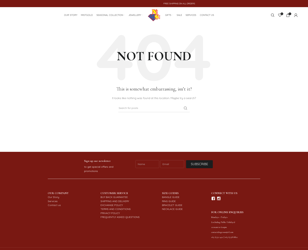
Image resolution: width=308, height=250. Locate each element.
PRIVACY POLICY (110, 213)
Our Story (53, 197)
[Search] (272, 15)
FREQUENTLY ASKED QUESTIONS (120, 217)
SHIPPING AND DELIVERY (115, 201)
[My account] (295, 15)
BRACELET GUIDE (172, 205)
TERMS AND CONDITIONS (116, 209)
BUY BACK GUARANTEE (114, 197)
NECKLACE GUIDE (172, 209)
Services (53, 201)
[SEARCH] (185, 108)
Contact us (54, 205)
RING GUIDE (169, 201)
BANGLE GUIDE (170, 197)
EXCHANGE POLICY (112, 205)
